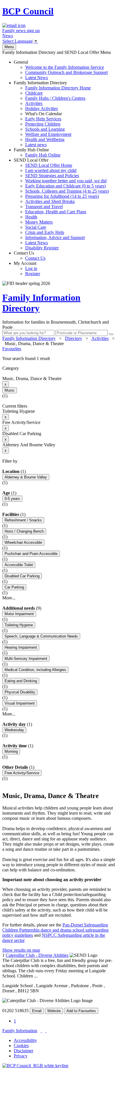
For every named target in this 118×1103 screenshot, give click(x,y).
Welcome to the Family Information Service (64, 67)
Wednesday (14, 730)
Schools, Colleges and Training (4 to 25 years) (67, 191)
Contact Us (30, 256)
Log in (31, 268)
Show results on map (21, 950)
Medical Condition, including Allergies (35, 670)
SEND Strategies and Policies (52, 175)
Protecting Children (42, 124)
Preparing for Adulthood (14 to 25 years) (62, 196)
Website (54, 1011)
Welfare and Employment (48, 134)
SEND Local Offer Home (48, 165)
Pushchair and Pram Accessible (31, 554)
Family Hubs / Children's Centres (55, 98)
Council (28, 11)
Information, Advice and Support (55, 237)
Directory (73, 338)
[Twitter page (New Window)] (41, 1030)
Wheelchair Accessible (23, 542)
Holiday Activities (41, 108)
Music (10, 390)
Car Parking (14, 587)
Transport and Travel (44, 206)
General (61, 70)
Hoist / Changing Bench (24, 531)
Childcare (34, 93)
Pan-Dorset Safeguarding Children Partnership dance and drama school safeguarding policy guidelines (55, 930)
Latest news (36, 144)
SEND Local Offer (61, 204)
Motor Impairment (19, 614)
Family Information (19, 1030)
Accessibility (25, 1040)
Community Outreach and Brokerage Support (66, 72)
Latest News (36, 77)
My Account (27, 268)
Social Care (35, 227)
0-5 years (12, 498)
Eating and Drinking (21, 681)
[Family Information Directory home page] (35, 1065)
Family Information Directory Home (58, 87)
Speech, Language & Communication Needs (41, 636)
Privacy (20, 1055)
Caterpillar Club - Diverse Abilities (37, 955)
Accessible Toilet (19, 565)
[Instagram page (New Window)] (45, 1030)
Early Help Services (43, 118)
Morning (11, 751)
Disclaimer (23, 1050)
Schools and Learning (45, 129)
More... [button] (8, 597)
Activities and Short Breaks (50, 201)
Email (37, 1011)
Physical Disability (20, 692)
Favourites (11, 348)
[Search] (111, 334)
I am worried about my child (50, 170)
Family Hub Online (37, 152)
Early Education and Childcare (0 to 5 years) (65, 185)
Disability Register (42, 247)
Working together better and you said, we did (66, 180)
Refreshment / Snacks (23, 520)
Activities (33, 103)
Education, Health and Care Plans (55, 211)
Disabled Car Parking (22, 576)
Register (32, 273)
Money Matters (39, 222)
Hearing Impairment (21, 647)
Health (31, 216)
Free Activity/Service (22, 773)
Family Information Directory (52, 113)
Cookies (21, 1045)
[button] (59, 358)
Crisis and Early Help (44, 232)
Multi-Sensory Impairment (26, 658)
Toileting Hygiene (19, 625)
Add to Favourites (81, 1011)
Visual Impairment (20, 703)
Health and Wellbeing (44, 139)
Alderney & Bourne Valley (26, 477)
